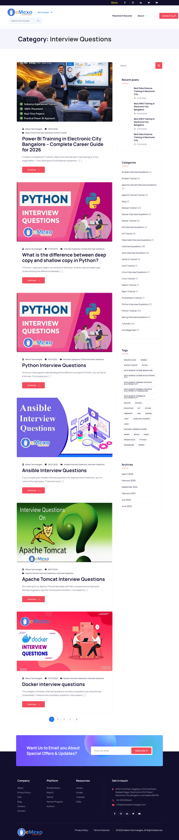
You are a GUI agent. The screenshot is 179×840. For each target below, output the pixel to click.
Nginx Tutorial (128, 291)
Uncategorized (129, 330)
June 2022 (127, 506)
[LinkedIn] (142, 3)
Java (139, 413)
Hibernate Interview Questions (136, 240)
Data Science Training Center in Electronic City (138, 383)
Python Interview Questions (41, 132)
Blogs (145, 365)
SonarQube (129, 445)
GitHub (148, 408)
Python (143, 440)
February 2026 (129, 480)
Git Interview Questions (133, 227)
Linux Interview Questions (134, 272)
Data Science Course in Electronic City (139, 376)
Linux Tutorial (128, 278)
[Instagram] (134, 3)
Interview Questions (72, 249)
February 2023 (128, 493)
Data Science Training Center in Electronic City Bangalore (138, 390)
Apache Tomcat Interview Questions (40, 573)
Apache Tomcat (131, 365)
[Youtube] (157, 3)
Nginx (146, 434)
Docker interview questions (53, 684)
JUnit (126, 419)
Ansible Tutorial (129, 178)
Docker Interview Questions (75, 678)
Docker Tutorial (129, 220)
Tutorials (126, 323)
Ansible (144, 360)
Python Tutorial (60, 132)
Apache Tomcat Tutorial (133, 195)
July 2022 (126, 499)
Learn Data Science (141, 419)
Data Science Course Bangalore (138, 370)
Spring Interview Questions (135, 317)
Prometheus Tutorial (132, 297)
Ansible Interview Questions (75, 464)
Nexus (136, 434)
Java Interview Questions (134, 252)
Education (128, 408)
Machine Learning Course (135, 429)
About (141, 15)
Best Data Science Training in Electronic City (144, 91)
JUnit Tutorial (128, 265)
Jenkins (148, 413)
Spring (141, 445)
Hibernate (128, 413)
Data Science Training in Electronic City (134, 397)
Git (139, 408)
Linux (126, 424)
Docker (138, 403)
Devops (127, 403)
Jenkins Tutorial (129, 259)
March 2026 (127, 474)
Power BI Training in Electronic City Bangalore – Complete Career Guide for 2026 (62, 144)
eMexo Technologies (33, 129)
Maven (126, 434)
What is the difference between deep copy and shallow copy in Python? (64, 257)
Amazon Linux (130, 360)
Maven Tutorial (129, 285)
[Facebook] (126, 3)
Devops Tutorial (129, 207)
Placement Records (122, 15)
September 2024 (130, 486)
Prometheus (129, 440)
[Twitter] (150, 3)
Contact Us (167, 15)
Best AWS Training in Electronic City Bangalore (144, 106)
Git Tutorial (127, 233)
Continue (32, 169)
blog (27, 132)
